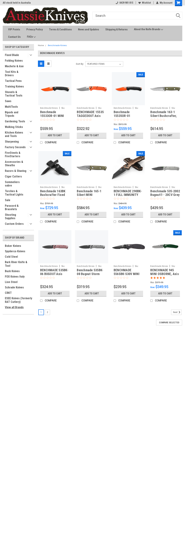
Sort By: (80, 64)
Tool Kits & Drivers (11, 73)
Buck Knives (12, 271)
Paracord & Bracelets (12, 207)
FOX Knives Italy (15, 276)
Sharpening (12, 141)
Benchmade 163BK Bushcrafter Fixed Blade (53, 195)
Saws (8, 101)
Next (175, 312)
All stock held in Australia (17, 2)
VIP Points (14, 29)
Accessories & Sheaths (14, 163)
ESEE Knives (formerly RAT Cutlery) (18, 300)
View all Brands (14, 307)
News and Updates (88, 29)
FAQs (30, 36)
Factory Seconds (15, 147)
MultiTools (11, 106)
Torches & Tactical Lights (14, 192)
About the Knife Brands (147, 29)
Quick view (55, 102)
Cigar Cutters (13, 176)
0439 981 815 (126, 2)
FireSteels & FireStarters (12, 154)
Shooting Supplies (10, 216)
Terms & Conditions (60, 29)
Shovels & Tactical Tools (13, 93)
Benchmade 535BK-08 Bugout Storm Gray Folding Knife (90, 274)
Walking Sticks (14, 127)
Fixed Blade (12, 55)
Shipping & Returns (116, 29)
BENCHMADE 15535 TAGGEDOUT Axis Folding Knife (90, 115)
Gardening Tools (15, 121)
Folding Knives (14, 60)
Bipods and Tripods (11, 114)
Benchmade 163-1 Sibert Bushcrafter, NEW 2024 (163, 115)
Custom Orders (14, 224)
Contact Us (14, 36)
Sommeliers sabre (12, 183)
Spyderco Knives (15, 251)
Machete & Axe (14, 66)
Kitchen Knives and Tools (14, 134)
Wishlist (146, 2)
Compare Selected (169, 322)
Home (41, 45)
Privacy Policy (34, 29)
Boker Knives (13, 246)
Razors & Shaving (15, 171)
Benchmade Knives (57, 45)
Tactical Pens (13, 81)
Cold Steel (11, 256)
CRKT (8, 293)
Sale (7, 200)
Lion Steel (11, 282)
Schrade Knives (14, 287)
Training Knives (14, 86)
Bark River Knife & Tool (16, 263)
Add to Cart (55, 135)
